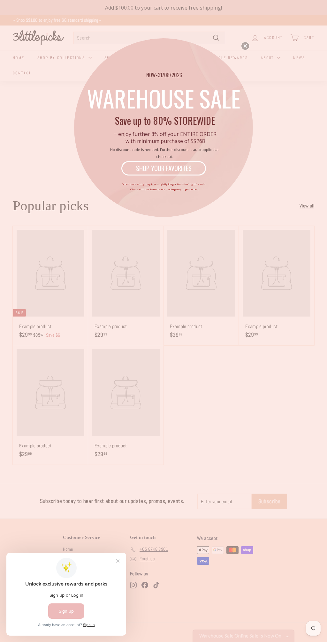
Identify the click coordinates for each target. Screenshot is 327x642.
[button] (245, 46)
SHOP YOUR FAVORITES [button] (164, 168)
